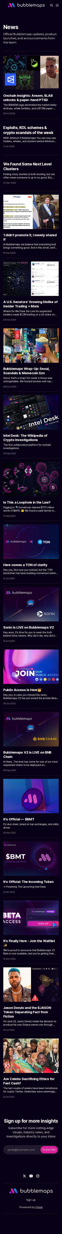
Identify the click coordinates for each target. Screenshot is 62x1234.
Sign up (31, 1199)
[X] (24, 1176)
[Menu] (57, 5)
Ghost (39, 1207)
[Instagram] (37, 1176)
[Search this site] (51, 5)
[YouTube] (31, 1176)
